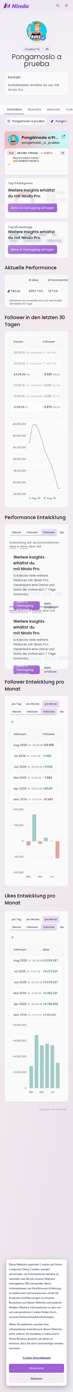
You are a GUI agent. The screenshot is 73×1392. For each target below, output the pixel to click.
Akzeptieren (36, 1368)
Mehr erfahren (50, 605)
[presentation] (36, 121)
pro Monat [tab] (51, 704)
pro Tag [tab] (16, 704)
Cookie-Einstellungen (37, 1357)
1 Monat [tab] (16, 532)
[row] (39, 341)
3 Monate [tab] (32, 532)
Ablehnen (36, 1378)
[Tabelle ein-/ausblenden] (12, 721)
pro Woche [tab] (32, 704)
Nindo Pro (15, 90)
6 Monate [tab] (49, 532)
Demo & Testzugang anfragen (32, 208)
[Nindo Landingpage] (16, 5)
